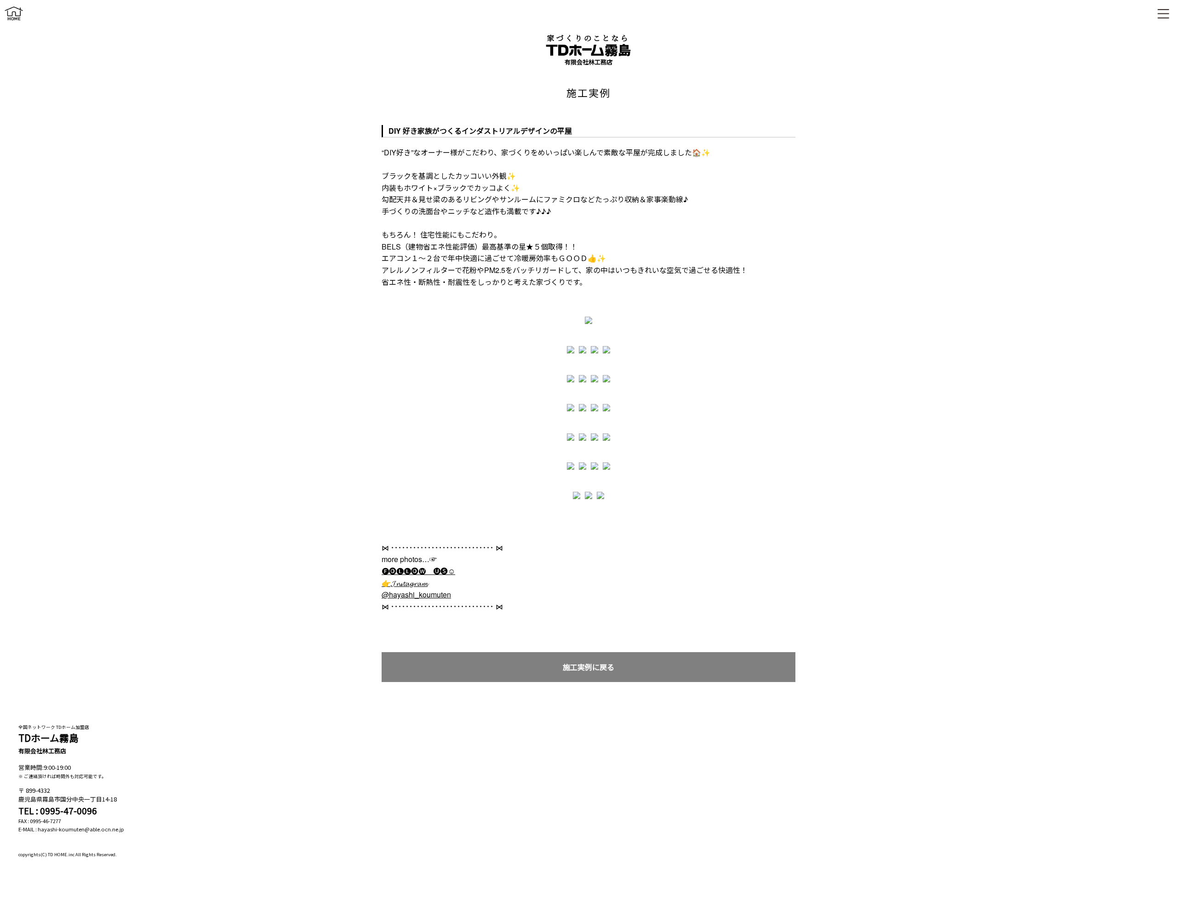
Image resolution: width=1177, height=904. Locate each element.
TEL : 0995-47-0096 (57, 810)
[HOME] (14, 22)
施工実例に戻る (588, 667)
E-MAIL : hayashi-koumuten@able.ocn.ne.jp (71, 829)
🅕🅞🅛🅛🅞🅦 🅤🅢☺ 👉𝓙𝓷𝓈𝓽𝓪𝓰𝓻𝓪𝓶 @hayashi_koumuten (418, 583)
